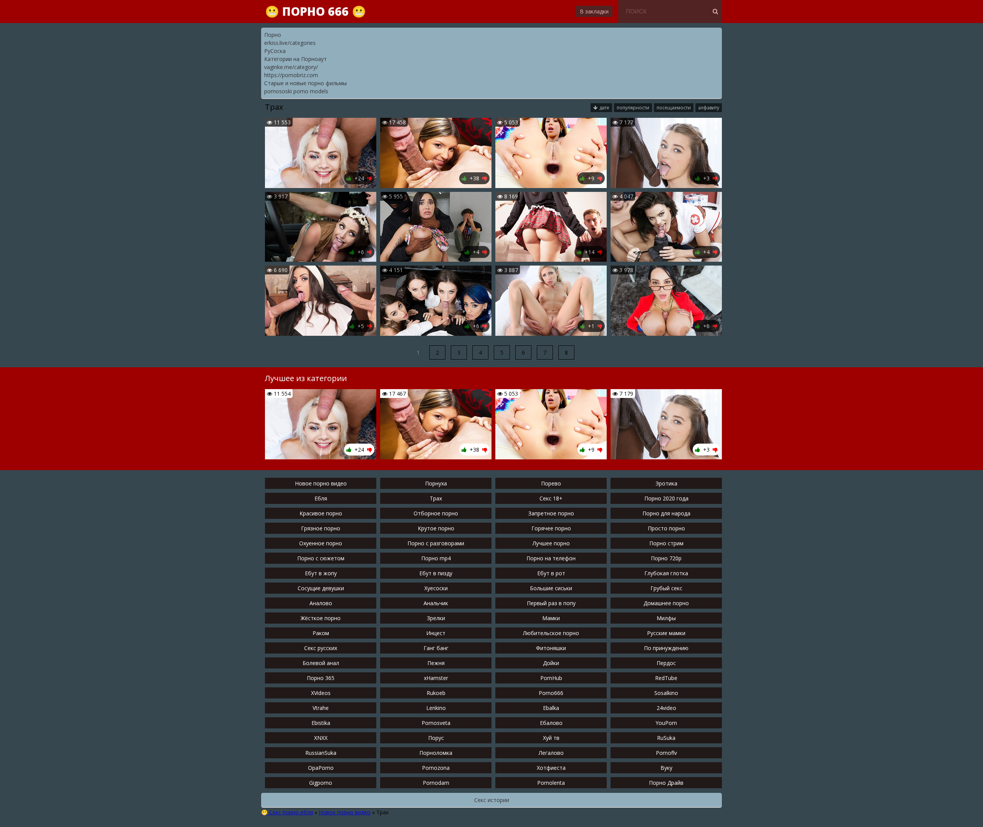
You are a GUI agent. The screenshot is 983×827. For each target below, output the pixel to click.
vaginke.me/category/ (291, 67)
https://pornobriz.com (291, 75)
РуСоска (275, 50)
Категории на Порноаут (295, 59)
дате (604, 107)
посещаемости (674, 107)
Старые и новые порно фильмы (305, 83)
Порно (272, 34)
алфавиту (708, 107)
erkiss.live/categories (290, 42)
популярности (633, 107)
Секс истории (491, 800)
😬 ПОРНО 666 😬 (315, 11)
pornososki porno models (296, 91)
